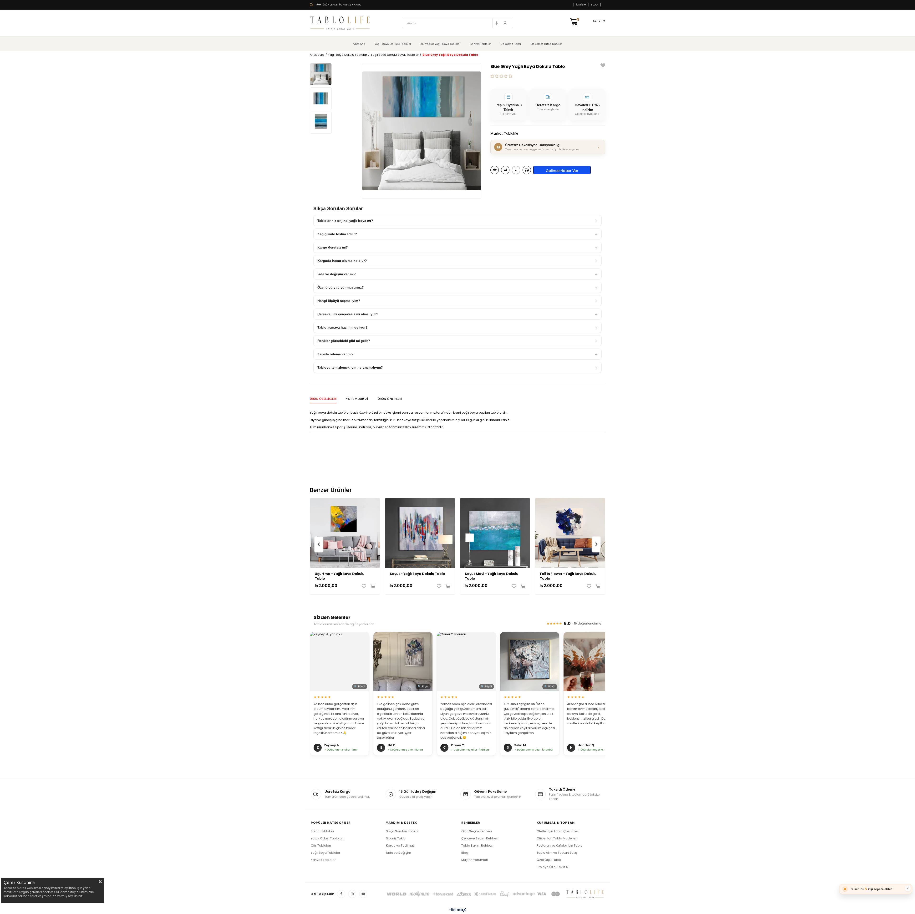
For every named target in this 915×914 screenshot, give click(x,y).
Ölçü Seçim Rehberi (476, 831)
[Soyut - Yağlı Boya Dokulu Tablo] (420, 533)
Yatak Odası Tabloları (327, 838)
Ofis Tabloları (321, 845)
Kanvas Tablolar (480, 44)
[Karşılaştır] (505, 170)
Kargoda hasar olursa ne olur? (342, 261)
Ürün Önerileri (390, 398)
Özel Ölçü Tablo (549, 860)
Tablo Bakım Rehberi (477, 845)
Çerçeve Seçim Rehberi (479, 838)
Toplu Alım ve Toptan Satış (557, 852)
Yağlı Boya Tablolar (325, 852)
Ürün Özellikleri (323, 398)
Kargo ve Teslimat (400, 845)
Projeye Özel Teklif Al (553, 867)
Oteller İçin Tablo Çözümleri (558, 831)
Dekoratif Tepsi (510, 44)
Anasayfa (359, 44)
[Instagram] (352, 894)
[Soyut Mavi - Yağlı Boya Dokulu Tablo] (495, 533)
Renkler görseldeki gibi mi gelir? (343, 341)
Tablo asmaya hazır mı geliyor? (342, 327)
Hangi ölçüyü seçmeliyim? (338, 301)
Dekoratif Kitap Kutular (546, 44)
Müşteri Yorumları (474, 860)
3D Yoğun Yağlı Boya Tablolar (440, 44)
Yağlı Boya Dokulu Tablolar (393, 44)
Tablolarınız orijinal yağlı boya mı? (345, 221)
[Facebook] (341, 894)
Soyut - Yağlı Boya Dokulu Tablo (417, 573)
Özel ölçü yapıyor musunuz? (340, 287)
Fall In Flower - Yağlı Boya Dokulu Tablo (568, 576)
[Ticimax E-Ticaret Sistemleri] (457, 910)
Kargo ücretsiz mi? (332, 247)
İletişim (581, 4)
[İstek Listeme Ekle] (494, 170)
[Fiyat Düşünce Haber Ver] (516, 170)
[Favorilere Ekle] (602, 66)
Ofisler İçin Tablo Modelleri (557, 838)
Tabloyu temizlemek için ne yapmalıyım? (350, 367)
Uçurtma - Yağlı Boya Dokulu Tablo (339, 576)
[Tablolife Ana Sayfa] (340, 23)
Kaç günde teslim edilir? (337, 234)
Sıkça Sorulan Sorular (402, 831)
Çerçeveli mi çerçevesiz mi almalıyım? (347, 314)
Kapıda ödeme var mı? (335, 354)
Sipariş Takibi (396, 838)
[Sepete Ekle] (371, 586)
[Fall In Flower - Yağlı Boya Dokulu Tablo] (570, 533)
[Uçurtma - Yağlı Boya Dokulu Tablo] (345, 533)
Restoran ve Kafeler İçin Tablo (560, 845)
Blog (594, 4)
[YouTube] (363, 894)
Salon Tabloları (322, 831)
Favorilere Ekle (365, 586)
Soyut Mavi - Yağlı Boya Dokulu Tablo (491, 576)
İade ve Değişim (398, 852)
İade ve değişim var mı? (336, 274)
